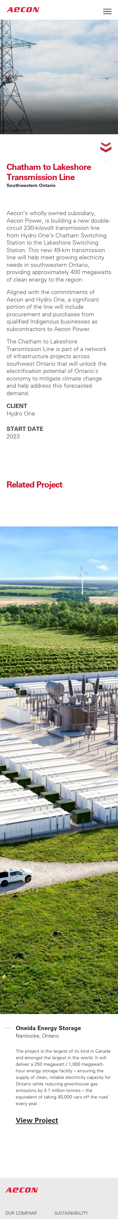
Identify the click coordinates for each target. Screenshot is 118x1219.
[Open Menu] (107, 10)
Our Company (21, 1213)
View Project (37, 1120)
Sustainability (71, 1213)
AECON (23, 9)
